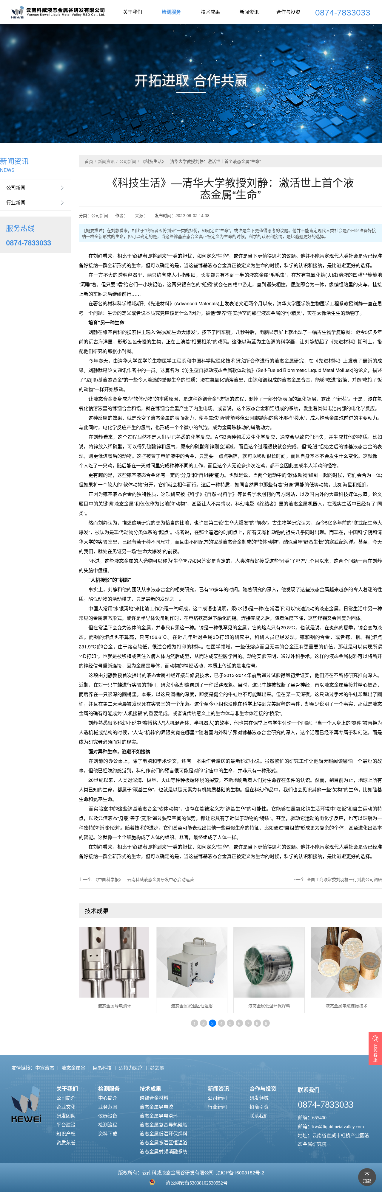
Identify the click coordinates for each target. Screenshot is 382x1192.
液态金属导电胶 (156, 1106)
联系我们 (259, 1115)
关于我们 (132, 11)
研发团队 (66, 1115)
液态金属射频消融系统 (163, 1151)
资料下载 (107, 1133)
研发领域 (259, 1097)
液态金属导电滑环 (159, 1115)
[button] (372, 115)
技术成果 (210, 11)
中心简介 (107, 1097)
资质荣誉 (66, 1142)
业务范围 (107, 1106)
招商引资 (259, 1106)
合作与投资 (288, 11)
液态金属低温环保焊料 (163, 1133)
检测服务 (171, 11)
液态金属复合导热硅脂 (163, 1124)
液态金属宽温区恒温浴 (163, 1142)
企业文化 (66, 1106)
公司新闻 (15, 187)
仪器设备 (107, 1115)
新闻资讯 (249, 11)
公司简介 (66, 1097)
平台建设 (66, 1124)
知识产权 (66, 1133)
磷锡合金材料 (154, 1097)
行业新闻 (15, 202)
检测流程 (107, 1124)
